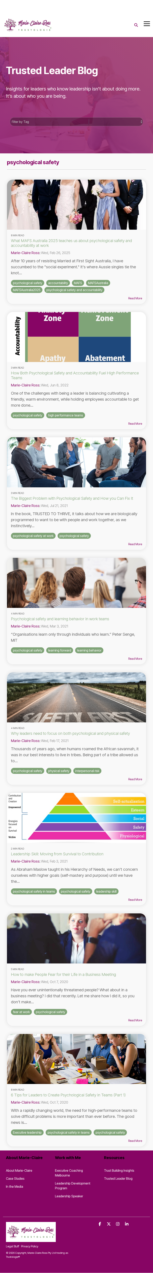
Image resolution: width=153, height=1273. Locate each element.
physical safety (58, 771)
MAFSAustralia (98, 283)
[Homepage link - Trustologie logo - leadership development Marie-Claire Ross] (31, 1239)
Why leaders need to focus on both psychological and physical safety (70, 733)
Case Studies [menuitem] (15, 1178)
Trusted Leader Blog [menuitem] (118, 1178)
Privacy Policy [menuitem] (29, 1246)
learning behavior (89, 650)
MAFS (78, 283)
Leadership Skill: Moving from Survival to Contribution (57, 854)
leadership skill (106, 891)
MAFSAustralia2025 (26, 290)
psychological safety (27, 283)
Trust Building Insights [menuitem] (119, 1170)
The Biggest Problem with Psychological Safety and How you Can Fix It (72, 498)
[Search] (136, 25)
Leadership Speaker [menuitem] (69, 1196)
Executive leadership (27, 1132)
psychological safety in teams (34, 891)
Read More (135, 298)
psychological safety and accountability (74, 290)
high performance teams (65, 415)
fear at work (21, 1012)
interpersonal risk (87, 771)
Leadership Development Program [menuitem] (73, 1185)
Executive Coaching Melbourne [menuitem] (69, 1172)
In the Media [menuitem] (14, 1187)
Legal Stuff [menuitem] (12, 1246)
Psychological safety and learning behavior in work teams (60, 618)
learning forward (59, 650)
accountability (58, 283)
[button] (147, 23)
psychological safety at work (33, 536)
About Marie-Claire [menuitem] (19, 1170)
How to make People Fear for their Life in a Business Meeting (63, 974)
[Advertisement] (46, 6)
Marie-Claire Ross (25, 253)
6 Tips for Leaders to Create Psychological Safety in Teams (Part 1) (68, 1095)
